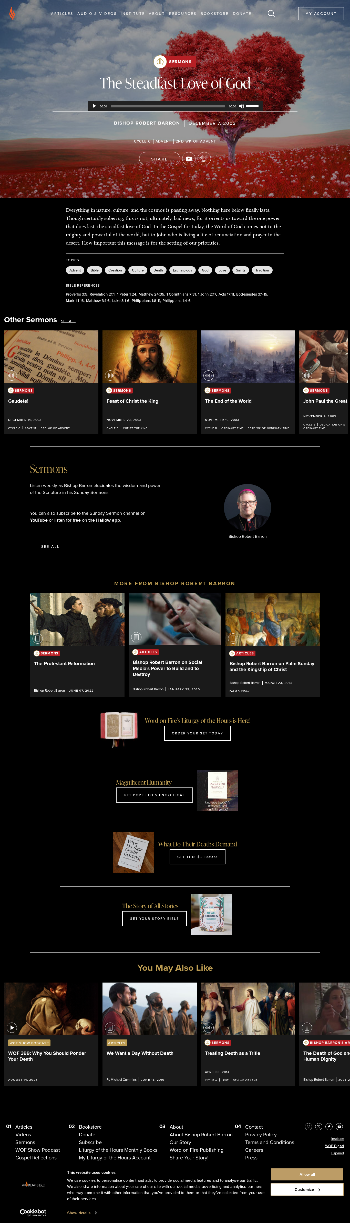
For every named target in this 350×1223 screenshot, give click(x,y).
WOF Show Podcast (37, 1150)
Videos (23, 1134)
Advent (163, 141)
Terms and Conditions (269, 1142)
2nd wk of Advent (196, 141)
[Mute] (241, 106)
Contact (254, 1127)
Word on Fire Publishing (196, 1150)
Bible (95, 270)
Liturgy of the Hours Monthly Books (118, 1150)
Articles (62, 13)
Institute (133, 13)
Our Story (180, 1142)
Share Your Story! (189, 1157)
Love (222, 270)
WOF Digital (334, 1146)
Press (251, 1157)
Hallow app (108, 520)
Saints (240, 270)
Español (337, 1153)
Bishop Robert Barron (147, 123)
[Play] (94, 106)
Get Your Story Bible (154, 918)
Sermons (180, 62)
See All (68, 321)
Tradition (262, 270)
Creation (115, 270)
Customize (304, 1189)
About (157, 13)
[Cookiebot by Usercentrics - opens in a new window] (33, 1213)
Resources (183, 13)
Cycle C (142, 141)
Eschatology (182, 270)
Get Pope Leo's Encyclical (154, 795)
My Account (321, 13)
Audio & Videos (97, 13)
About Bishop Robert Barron (201, 1134)
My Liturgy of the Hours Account (115, 1157)
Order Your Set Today (197, 733)
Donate (242, 13)
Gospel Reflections (36, 1157)
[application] (175, 106)
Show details (78, 1213)
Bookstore (215, 13)
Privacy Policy (261, 1134)
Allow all (307, 1174)
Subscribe (90, 1142)
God (205, 270)
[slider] (253, 105)
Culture (138, 270)
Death (158, 270)
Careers (254, 1150)
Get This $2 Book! (197, 856)
